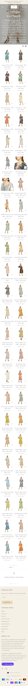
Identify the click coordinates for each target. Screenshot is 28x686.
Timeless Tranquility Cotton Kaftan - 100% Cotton (20, 535)
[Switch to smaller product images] (25, 46)
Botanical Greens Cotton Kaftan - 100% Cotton (20, 407)
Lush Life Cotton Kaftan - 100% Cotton (7, 258)
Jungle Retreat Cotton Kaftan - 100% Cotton (20, 514)
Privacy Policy (5, 626)
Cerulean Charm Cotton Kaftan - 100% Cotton (7, 429)
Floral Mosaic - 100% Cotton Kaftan (21, 87)
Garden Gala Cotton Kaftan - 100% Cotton (20, 258)
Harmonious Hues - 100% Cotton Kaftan (7, 194)
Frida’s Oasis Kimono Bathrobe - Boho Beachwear (7, 535)
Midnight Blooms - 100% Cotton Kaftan (7, 87)
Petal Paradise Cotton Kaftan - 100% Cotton (7, 365)
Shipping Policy (5, 621)
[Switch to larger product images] (23, 46)
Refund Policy (5, 629)
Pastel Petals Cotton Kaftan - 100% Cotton (7, 236)
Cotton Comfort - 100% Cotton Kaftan (7, 66)
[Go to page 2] (17, 565)
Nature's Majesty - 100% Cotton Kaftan (20, 66)
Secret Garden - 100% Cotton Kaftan (21, 172)
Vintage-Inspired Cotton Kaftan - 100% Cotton (7, 343)
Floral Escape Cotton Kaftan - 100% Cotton (7, 407)
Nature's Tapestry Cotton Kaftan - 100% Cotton (20, 493)
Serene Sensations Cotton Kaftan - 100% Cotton (7, 557)
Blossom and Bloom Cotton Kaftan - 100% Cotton (20, 279)
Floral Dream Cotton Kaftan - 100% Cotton (20, 322)
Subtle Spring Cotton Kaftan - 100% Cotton (20, 215)
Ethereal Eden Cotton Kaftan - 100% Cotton (21, 365)
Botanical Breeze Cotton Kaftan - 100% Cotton (20, 194)
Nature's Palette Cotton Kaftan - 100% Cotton (20, 343)
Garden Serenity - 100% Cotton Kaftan (7, 151)
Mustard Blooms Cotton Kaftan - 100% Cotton (20, 450)
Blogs (3, 631)
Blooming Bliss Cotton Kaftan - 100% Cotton (20, 386)
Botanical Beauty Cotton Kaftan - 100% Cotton (7, 301)
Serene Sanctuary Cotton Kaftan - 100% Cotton (7, 386)
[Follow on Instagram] (6, 669)
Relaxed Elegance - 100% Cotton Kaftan (7, 130)
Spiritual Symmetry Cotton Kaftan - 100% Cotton (21, 301)
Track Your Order (6, 619)
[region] (14, 576)
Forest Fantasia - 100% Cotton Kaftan (20, 108)
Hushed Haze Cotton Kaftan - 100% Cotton (7, 322)
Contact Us (4, 613)
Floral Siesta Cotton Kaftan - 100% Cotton (7, 471)
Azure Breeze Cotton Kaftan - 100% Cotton (7, 493)
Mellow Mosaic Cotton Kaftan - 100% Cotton (20, 471)
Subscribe (7, 602)
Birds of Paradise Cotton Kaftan (7, 279)
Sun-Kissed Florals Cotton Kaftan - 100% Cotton (21, 429)
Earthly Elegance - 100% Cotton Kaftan (20, 151)
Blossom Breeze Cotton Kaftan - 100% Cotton (20, 557)
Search (3, 611)
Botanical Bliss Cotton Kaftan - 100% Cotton (7, 514)
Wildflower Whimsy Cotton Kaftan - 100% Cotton (7, 215)
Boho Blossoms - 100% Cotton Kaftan (20, 130)
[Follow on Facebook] (2, 669)
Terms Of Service (6, 624)
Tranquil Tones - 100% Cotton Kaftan (7, 172)
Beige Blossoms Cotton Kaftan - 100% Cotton (7, 450)
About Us (4, 616)
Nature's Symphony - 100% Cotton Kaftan (7, 108)
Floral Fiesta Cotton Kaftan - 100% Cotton (20, 236)
